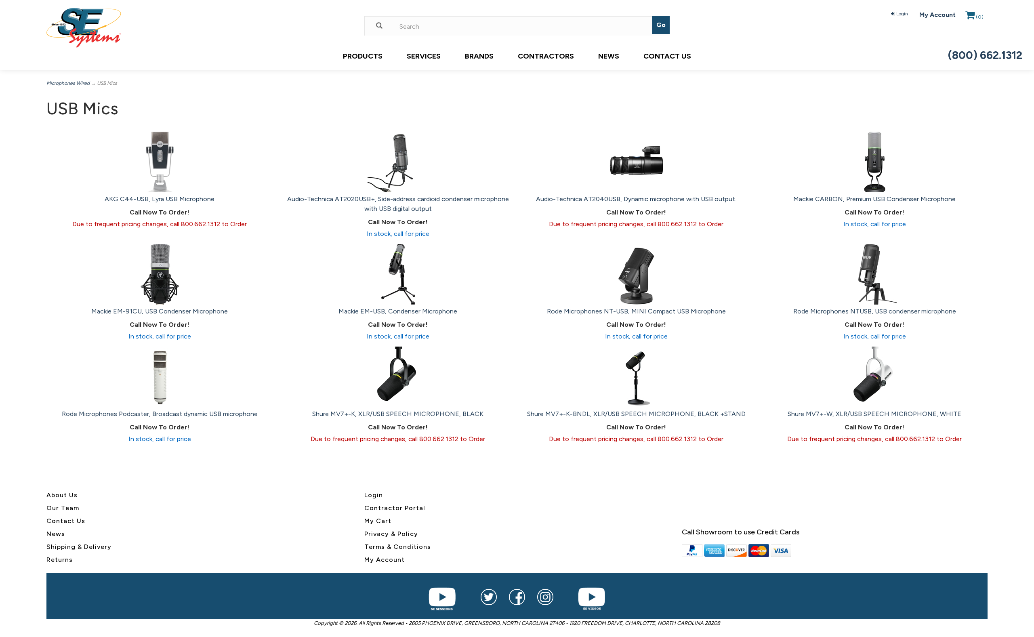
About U (60, 495)
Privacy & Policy (391, 534)
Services (424, 56)
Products (362, 56)
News (608, 56)
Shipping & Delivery (78, 547)
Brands (479, 56)
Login (902, 14)
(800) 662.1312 (985, 55)
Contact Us (667, 56)
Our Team (62, 508)
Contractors (546, 56)
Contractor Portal (394, 508)
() (980, 17)
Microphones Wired (68, 83)
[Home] (199, 28)
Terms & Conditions (397, 547)
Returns (59, 559)
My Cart (377, 521)
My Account (937, 15)
